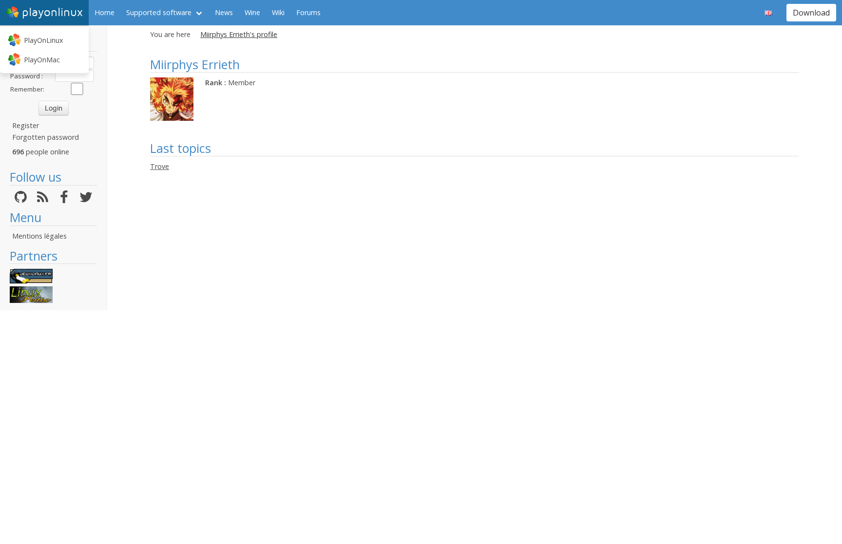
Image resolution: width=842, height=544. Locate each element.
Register (25, 125)
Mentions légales (39, 236)
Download (811, 12)
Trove (159, 166)
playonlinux (52, 12)
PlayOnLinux (43, 40)
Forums (308, 12)
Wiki (278, 12)
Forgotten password (45, 137)
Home (105, 12)
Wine (252, 12)
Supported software (158, 12)
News (224, 12)
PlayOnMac (42, 59)
